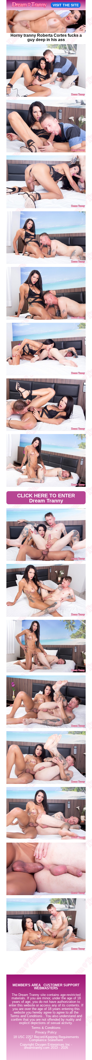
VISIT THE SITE (66, 5)
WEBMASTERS (46, 988)
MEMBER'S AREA (27, 985)
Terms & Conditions (46, 1028)
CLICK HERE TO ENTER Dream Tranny (46, 498)
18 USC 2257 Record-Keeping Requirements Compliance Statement (46, 1038)
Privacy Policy (46, 1032)
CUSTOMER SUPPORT (61, 985)
